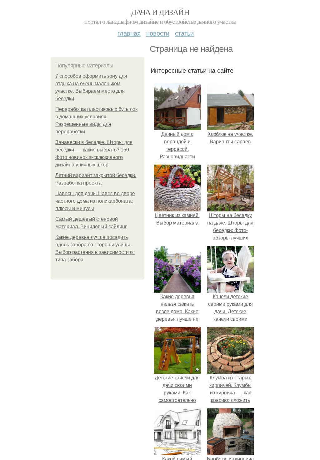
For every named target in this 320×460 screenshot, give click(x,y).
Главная (129, 32)
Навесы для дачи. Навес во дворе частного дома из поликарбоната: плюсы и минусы (95, 201)
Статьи (184, 32)
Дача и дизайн (160, 12)
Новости (157, 32)
